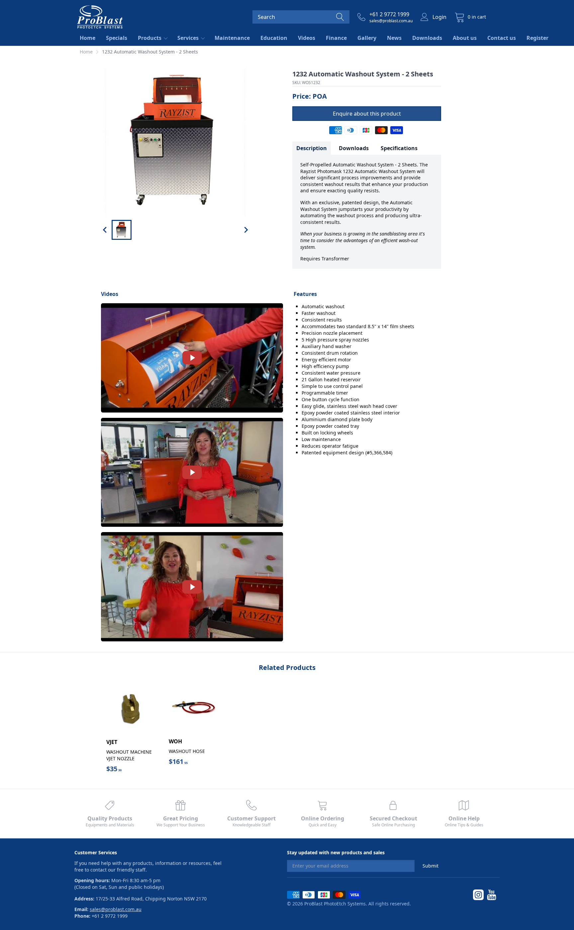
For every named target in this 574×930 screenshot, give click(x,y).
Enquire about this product (367, 113)
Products (150, 38)
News (394, 38)
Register (537, 38)
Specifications (399, 148)
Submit (430, 866)
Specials (116, 38)
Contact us (501, 38)
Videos (306, 38)
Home (87, 38)
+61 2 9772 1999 (389, 14)
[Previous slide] (105, 230)
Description (311, 148)
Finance (336, 38)
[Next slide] (245, 230)
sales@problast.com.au (391, 21)
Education (273, 38)
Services (188, 38)
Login (439, 17)
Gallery (366, 38)
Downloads (427, 38)
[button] (122, 230)
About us (465, 38)
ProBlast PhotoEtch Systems (335, 903)
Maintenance (232, 38)
